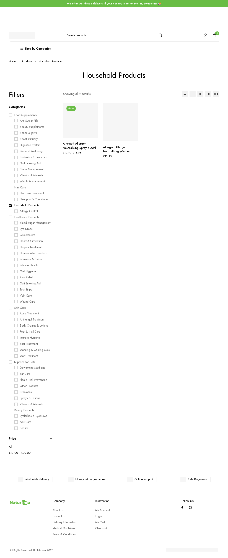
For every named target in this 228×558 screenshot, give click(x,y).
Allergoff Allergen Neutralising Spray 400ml (79, 146)
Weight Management (32, 181)
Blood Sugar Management (35, 223)
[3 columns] (200, 94)
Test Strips (26, 289)
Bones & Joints (28, 133)
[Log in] (205, 35)
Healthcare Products (26, 217)
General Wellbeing (31, 151)
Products (27, 61)
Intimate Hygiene (30, 338)
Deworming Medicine (32, 368)
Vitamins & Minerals (31, 175)
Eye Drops (26, 229)
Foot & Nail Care (30, 332)
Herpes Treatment (31, 247)
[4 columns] (208, 94)
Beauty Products (24, 410)
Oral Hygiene (28, 271)
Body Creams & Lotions (34, 326)
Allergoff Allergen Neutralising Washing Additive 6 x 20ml (117, 151)
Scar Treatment (29, 344)
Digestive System (30, 145)
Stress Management (31, 169)
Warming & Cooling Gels (35, 350)
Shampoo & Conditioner (34, 199)
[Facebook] (182, 507)
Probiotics (26, 392)
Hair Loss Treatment (32, 193)
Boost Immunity (29, 139)
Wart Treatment (29, 356)
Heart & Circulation (31, 241)
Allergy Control (29, 211)
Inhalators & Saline (31, 259)
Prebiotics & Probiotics (33, 157)
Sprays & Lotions (30, 398)
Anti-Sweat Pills (29, 121)
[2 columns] (193, 94)
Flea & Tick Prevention (33, 380)
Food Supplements (25, 115)
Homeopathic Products (33, 253)
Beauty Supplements (32, 127)
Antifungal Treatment (32, 319)
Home (12, 61)
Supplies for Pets (24, 362)
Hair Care (20, 187)
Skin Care (20, 308)
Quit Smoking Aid (30, 163)
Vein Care (26, 296)
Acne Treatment (29, 313)
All (10, 447)
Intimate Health (29, 265)
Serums (24, 428)
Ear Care (25, 374)
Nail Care (25, 422)
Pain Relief (26, 277)
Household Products (26, 205)
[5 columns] (216, 94)
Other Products (29, 386)
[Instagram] (190, 507)
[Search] (160, 35)
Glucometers (27, 235)
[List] (185, 94)
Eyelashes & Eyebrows (33, 416)
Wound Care (27, 302)
